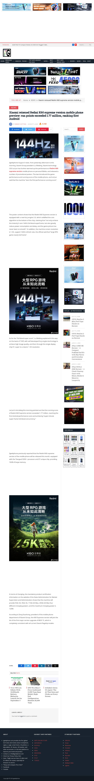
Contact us (6, 754)
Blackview (68, 745)
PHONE (24, 61)
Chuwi (66, 743)
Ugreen (67, 765)
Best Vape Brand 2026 (61, 61)
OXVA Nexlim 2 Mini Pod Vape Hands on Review (78, 322)
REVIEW (72, 61)
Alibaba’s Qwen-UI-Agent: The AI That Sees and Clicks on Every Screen (51, 692)
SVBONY (67, 740)
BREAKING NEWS (8, 61)
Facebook (6, 767)
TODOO (36, 760)
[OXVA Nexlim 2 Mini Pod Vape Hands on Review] (66, 318)
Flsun (66, 753)
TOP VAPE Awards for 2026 (35, 61)
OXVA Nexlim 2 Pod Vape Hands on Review (78, 336)
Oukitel (67, 760)
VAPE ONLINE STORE (40, 740)
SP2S (35, 755)
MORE (79, 61)
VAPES (46, 61)
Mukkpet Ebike (69, 763)
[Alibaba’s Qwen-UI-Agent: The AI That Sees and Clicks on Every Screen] (51, 681)
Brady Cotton (20, 124)
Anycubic (67, 755)
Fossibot (67, 748)
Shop (89, 61)
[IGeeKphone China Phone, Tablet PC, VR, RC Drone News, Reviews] (6, 52)
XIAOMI (85, 311)
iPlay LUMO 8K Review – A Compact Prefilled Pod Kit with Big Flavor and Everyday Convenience (78, 352)
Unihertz (67, 750)
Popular (66, 311)
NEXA (36, 750)
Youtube (5, 769)
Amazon (18, 61)
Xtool (66, 758)
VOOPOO (37, 745)
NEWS (13, 107)
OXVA (36, 748)
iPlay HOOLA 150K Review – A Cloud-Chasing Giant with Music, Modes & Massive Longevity (78, 373)
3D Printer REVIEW (76, 311)
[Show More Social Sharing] (51, 129)
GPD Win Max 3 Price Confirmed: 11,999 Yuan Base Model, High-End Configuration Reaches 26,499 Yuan (34, 695)
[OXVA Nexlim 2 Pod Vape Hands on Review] (66, 333)
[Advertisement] (47, 27)
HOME (2, 61)
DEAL (84, 61)
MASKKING (37, 753)
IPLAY (36, 758)
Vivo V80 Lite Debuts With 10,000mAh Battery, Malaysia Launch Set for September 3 (16, 694)
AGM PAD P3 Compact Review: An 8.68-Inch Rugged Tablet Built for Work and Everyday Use (30, 45)
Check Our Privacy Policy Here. (12, 756)
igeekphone (16, 778)
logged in (22, 716)
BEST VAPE (51, 61)
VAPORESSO (38, 743)
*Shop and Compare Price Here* (13, 765)
